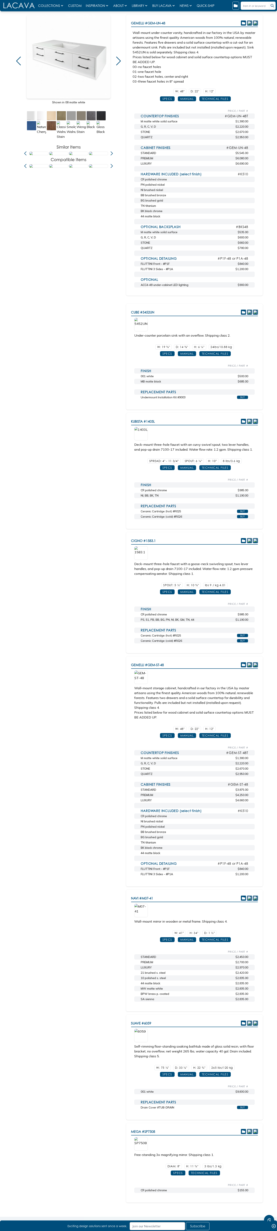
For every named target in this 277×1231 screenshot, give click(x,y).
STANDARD (148, 153)
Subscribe (197, 1226)
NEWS (184, 6)
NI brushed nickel (152, 190)
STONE (145, 132)
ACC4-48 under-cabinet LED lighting (164, 285)
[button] (19, 61)
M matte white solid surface (159, 121)
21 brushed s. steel (153, 973)
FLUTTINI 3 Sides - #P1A (157, 269)
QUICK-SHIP (205, 6)
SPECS (167, 98)
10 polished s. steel (153, 978)
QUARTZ (146, 137)
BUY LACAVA (162, 6)
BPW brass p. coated (155, 994)
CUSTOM (75, 6)
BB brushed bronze (153, 195)
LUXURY (146, 163)
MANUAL (187, 98)
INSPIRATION (95, 6)
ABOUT (118, 6)
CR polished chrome (154, 179)
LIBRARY (138, 6)
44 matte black (150, 216)
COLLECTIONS (49, 6)
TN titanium (148, 206)
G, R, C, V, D (148, 126)
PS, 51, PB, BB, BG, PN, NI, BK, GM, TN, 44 (167, 619)
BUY (242, 397)
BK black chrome (151, 211)
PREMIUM (147, 158)
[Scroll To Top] (269, 1208)
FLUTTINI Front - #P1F (155, 264)
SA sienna (147, 999)
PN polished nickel (153, 184)
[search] (272, 6)
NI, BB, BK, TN (150, 495)
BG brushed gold (152, 200)
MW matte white (152, 988)
